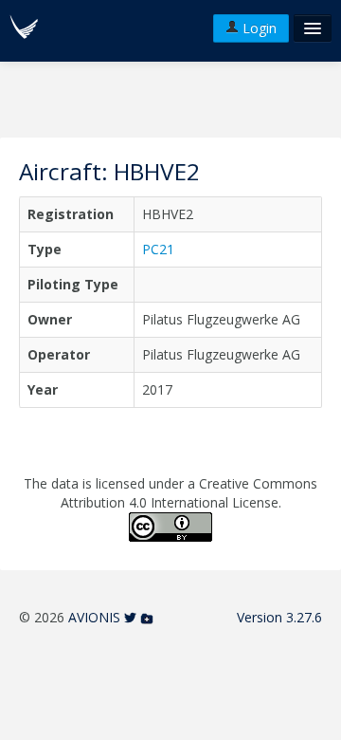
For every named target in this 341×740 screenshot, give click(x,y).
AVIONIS (94, 617)
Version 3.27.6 (279, 617)
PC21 (158, 249)
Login (258, 28)
